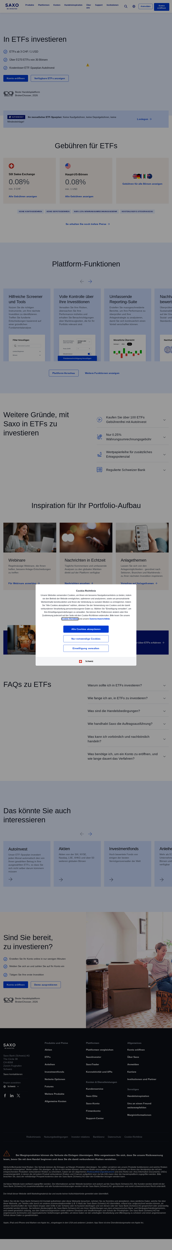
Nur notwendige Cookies (85, 638)
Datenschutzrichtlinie (115, 619)
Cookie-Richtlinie (85, 619)
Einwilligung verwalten (85, 648)
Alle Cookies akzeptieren (86, 629)
